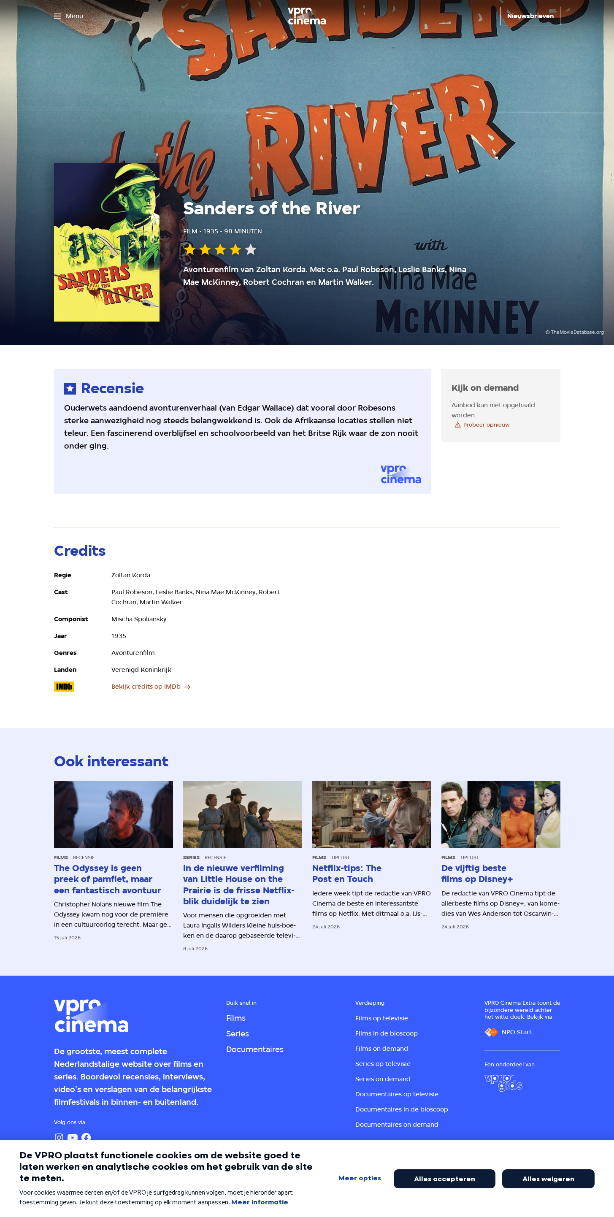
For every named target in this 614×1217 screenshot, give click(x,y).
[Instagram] (59, 1138)
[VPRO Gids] (503, 1083)
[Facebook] (86, 1138)
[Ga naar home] (307, 16)
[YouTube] (73, 1138)
